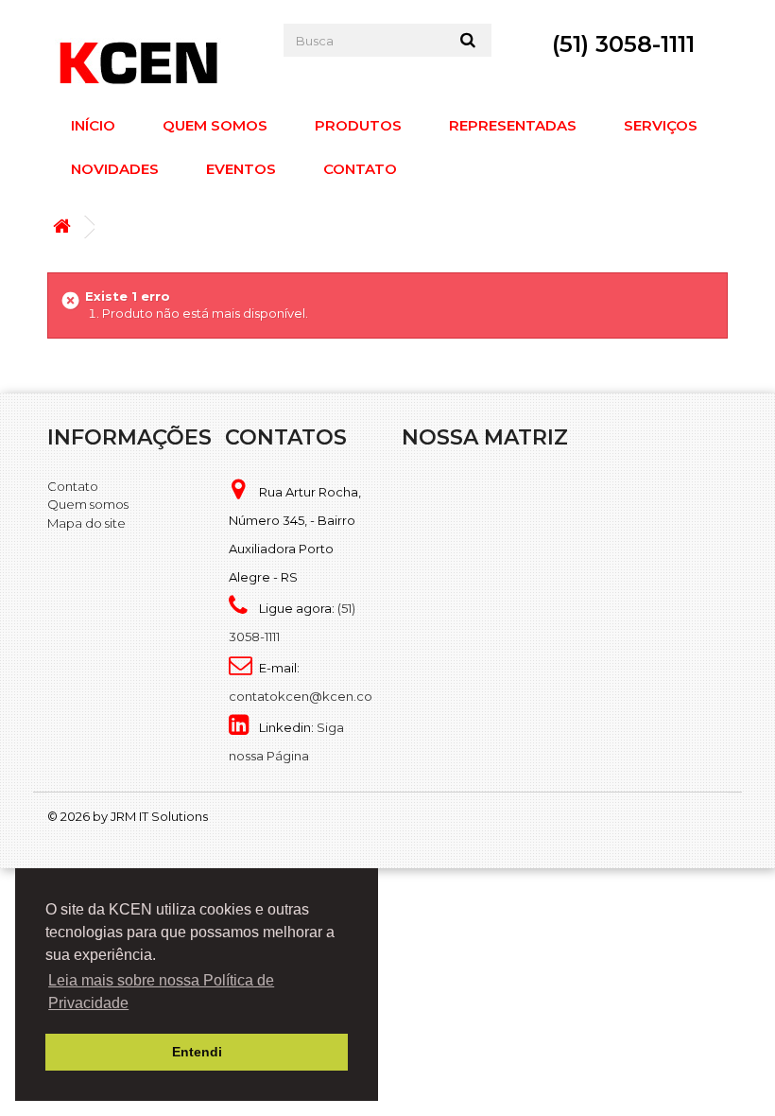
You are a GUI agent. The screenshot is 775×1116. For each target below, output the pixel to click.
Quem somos (215, 125)
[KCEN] (151, 62)
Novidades (115, 169)
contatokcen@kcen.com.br (315, 696)
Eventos (241, 169)
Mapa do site (86, 523)
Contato (360, 169)
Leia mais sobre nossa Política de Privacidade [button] (161, 991)
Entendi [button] (197, 1051)
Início (93, 125)
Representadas (513, 125)
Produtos (358, 125)
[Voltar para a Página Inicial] (66, 227)
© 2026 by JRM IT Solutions (127, 816)
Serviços (661, 125)
